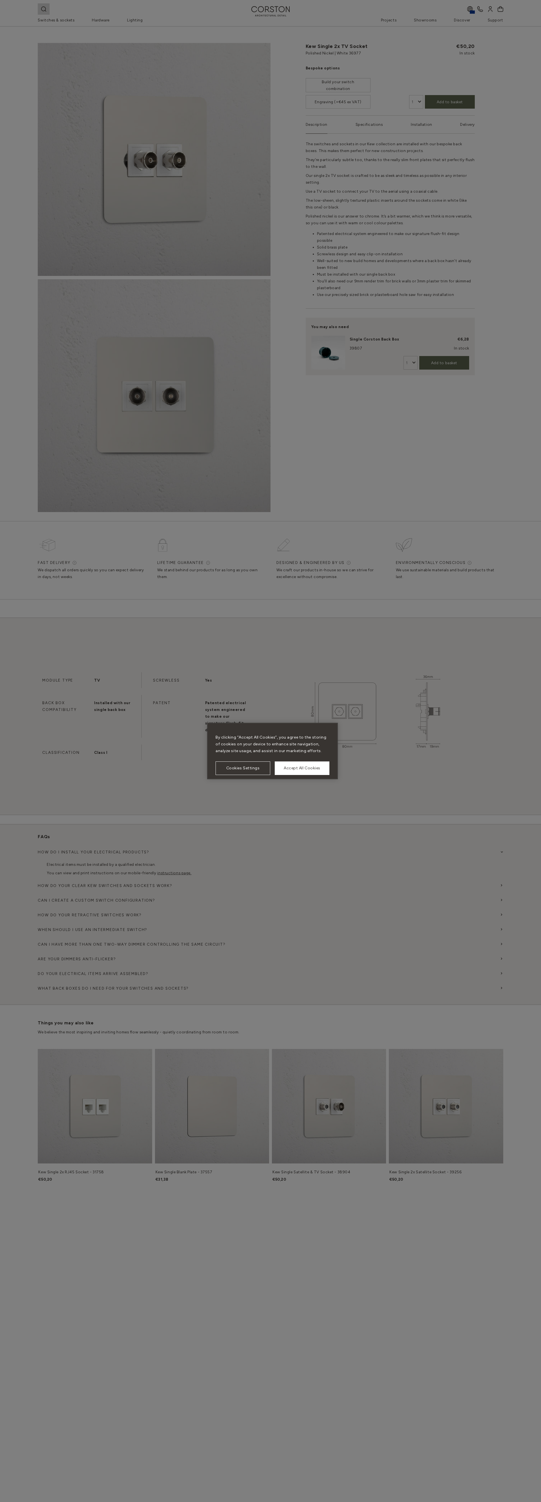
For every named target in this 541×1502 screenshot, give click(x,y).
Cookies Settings (243, 768)
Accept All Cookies (302, 768)
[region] (272, 751)
